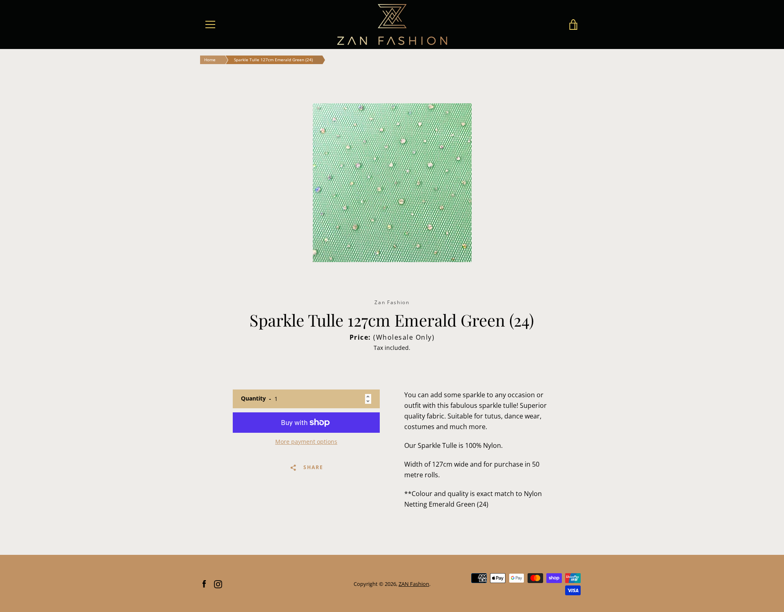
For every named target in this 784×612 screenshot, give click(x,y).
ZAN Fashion (414, 584)
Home (210, 59)
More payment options (306, 441)
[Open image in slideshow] (392, 182)
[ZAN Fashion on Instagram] (218, 583)
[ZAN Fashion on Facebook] (204, 583)
